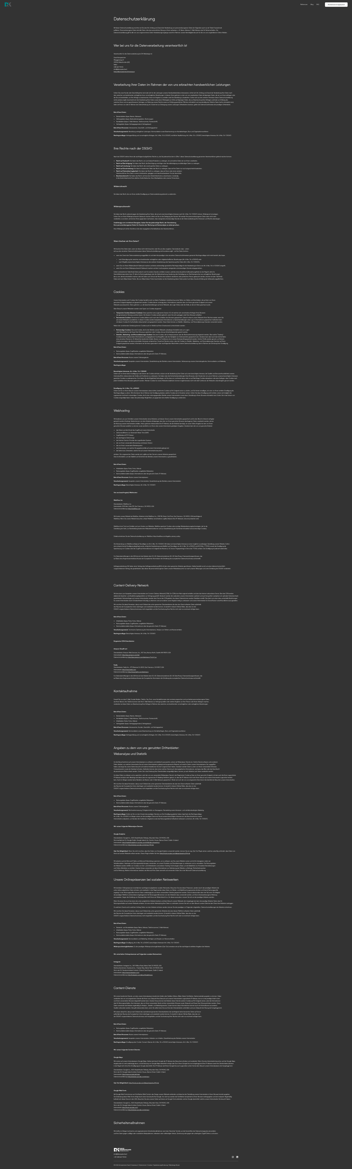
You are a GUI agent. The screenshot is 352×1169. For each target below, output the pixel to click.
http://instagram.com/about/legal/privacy (140, 975)
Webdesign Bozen (174, 1165)
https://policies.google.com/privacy (138, 1077)
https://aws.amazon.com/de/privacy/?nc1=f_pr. (142, 657)
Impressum (134, 1165)
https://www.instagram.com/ (130, 972)
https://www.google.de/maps (131, 1074)
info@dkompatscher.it (120, 1154)
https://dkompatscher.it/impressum (124, 72)
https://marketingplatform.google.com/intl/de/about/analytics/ (141, 842)
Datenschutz (142, 1165)
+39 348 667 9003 (120, 1157)
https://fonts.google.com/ (130, 1107)
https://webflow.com (134, 509)
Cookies (150, 1165)
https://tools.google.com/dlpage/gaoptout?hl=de (175, 853)
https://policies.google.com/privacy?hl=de (141, 845)
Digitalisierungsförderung (160, 1165)
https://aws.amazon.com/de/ (131, 655)
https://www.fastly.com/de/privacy (138, 672)
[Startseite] (122, 1150)
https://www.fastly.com (129, 670)
